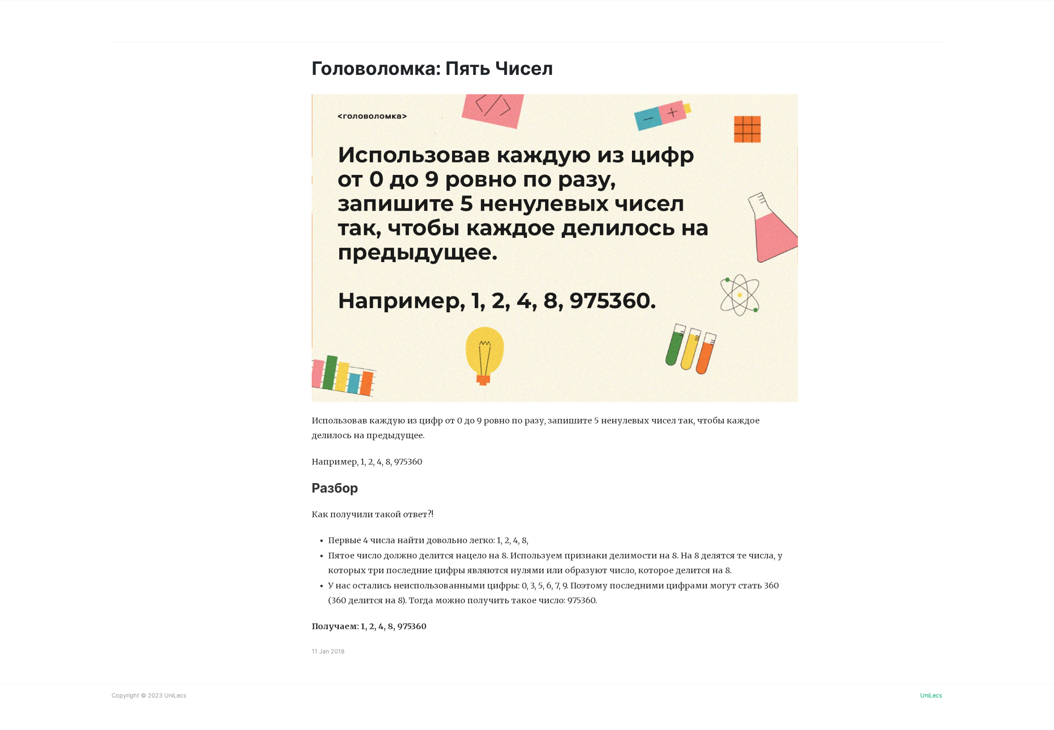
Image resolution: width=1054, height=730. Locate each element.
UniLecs (931, 695)
